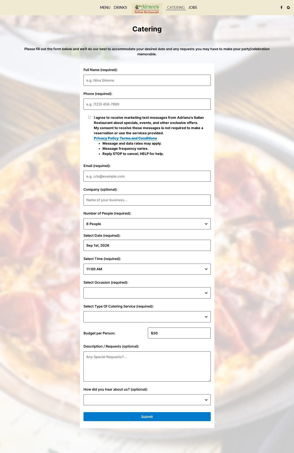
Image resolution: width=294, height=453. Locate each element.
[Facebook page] (281, 7)
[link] (147, 8)
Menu (105, 7)
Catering (176, 7)
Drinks (120, 7)
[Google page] (288, 7)
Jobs (192, 7)
